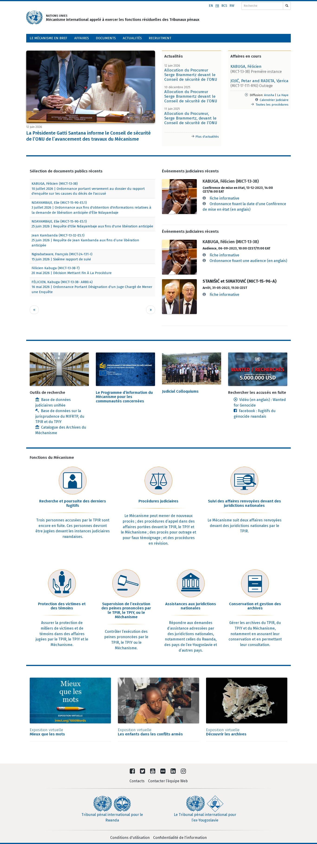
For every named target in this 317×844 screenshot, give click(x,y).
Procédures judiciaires (158, 501)
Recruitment (160, 38)
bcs (224, 6)
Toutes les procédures (272, 105)
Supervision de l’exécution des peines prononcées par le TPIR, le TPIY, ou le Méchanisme (126, 610)
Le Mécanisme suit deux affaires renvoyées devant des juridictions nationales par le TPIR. (244, 526)
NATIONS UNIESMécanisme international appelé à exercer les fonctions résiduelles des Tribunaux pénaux (111, 18)
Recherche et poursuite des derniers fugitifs (72, 503)
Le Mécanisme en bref (48, 38)
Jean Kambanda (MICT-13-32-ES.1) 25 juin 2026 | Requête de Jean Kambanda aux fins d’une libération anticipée (85, 240)
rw (232, 6)
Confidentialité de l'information (180, 837)
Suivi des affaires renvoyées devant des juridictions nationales (244, 503)
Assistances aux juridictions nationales (190, 606)
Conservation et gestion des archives (255, 606)
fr (217, 6)
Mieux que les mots (47, 732)
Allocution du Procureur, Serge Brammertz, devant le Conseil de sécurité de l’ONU (190, 118)
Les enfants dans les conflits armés (150, 732)
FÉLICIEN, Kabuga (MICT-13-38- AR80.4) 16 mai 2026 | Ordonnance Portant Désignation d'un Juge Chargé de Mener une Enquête (92, 287)
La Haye (282, 95)
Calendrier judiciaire (274, 100)
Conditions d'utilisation (130, 837)
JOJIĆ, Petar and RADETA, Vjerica (259, 80)
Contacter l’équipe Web (168, 781)
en (211, 6)
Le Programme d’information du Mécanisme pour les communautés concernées (124, 397)
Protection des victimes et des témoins (62, 606)
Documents (106, 38)
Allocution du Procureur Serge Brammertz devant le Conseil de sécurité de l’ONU (190, 75)
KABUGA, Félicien (246, 66)
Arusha (269, 95)
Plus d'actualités (206, 137)
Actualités (132, 38)
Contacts (137, 781)
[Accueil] (34, 18)
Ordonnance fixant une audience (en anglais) (248, 261)
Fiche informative (224, 198)
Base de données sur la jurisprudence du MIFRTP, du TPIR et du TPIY (59, 416)
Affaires (81, 38)
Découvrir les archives (226, 732)
